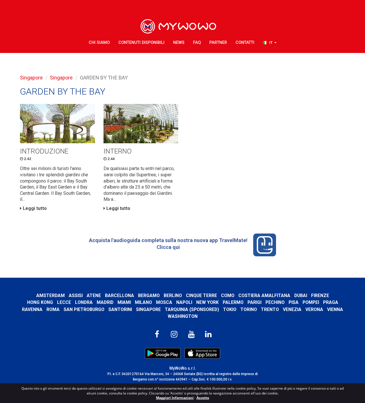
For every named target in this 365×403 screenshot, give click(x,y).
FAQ (197, 42)
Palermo (233, 302)
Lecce (64, 302)
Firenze (320, 295)
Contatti (245, 42)
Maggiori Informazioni (175, 397)
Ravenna (32, 309)
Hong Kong (40, 302)
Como (227, 295)
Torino (248, 309)
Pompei (311, 302)
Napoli (184, 302)
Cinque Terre (201, 295)
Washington (183, 316)
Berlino (173, 295)
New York (207, 302)
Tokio (229, 309)
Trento (270, 309)
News (178, 42)
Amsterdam (50, 295)
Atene (94, 295)
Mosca (164, 302)
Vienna (335, 309)
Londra (84, 302)
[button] (270, 43)
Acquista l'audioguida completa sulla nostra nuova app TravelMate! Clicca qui (168, 243)
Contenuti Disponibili (141, 42)
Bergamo (149, 295)
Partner (218, 42)
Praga (330, 302)
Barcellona (119, 295)
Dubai (300, 295)
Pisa (294, 302)
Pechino (275, 302)
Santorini (120, 309)
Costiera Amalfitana (264, 295)
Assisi (76, 295)
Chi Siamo (99, 42)
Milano (143, 302)
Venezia (292, 309)
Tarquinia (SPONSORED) (192, 309)
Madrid (105, 302)
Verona (314, 309)
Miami (124, 302)
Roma (53, 309)
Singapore (31, 78)
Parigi (254, 302)
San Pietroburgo (84, 309)
